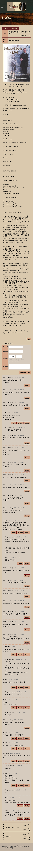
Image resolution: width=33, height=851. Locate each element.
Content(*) (5, 366)
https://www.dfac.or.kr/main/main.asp (15, 92)
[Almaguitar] (16, 6)
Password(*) (5, 351)
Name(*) (5, 347)
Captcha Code (5, 358)
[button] (14, 40)
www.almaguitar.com (19, 105)
